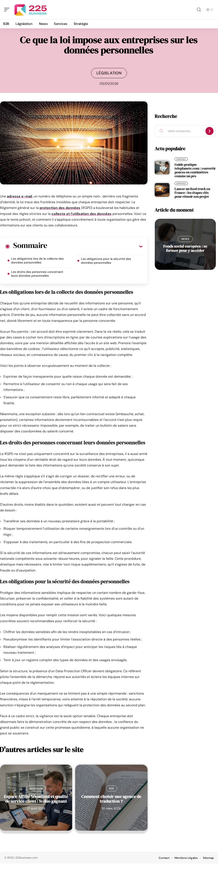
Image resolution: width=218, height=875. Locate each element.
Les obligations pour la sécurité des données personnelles (106, 261)
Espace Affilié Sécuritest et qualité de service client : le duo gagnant (36, 798)
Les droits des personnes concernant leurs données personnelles (37, 274)
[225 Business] (30, 9)
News (185, 239)
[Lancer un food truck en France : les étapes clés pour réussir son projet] (162, 189)
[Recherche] (199, 9)
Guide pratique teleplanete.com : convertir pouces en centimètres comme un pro (195, 170)
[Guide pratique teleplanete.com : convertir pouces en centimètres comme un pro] (162, 167)
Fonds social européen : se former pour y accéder (185, 248)
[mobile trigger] (7, 9)
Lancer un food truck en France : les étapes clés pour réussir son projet (192, 192)
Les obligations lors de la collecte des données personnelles (37, 260)
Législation (109, 73)
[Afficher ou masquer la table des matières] (94, 246)
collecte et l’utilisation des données (82, 214)
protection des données (60, 208)
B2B (111, 788)
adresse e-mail (19, 196)
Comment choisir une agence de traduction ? (111, 798)
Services (36, 788)
